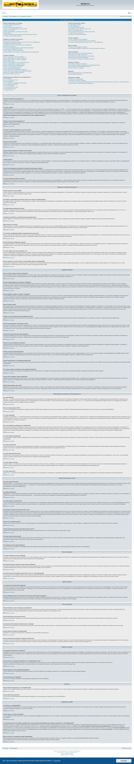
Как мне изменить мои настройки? (11, 40)
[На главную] (20, 4)
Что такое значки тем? (8, 89)
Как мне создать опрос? (8, 61)
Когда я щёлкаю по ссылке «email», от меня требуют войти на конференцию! (21, 52)
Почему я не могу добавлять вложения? (12, 66)
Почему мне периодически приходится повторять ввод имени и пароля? (20, 34)
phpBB (84, 227)
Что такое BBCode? (7, 78)
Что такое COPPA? (7, 26)
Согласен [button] (124, 760)
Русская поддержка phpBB (67, 753)
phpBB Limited (51, 707)
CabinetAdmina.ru (73, 752)
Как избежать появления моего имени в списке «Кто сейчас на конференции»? (21, 42)
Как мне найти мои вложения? (75, 74)
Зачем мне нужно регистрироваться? (12, 24)
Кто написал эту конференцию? (75, 79)
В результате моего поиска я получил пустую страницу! (81, 56)
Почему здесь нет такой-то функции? (77, 80)
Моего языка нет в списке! (9, 46)
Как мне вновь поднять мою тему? (11, 73)
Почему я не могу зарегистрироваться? (12, 27)
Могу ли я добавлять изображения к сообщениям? (15, 82)
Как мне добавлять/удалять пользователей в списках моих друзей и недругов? (86, 48)
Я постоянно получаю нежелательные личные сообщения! (81, 40)
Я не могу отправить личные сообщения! (77, 39)
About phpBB (29, 708)
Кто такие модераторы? (73, 26)
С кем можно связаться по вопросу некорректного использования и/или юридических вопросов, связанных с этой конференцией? (98, 81)
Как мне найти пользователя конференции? (78, 57)
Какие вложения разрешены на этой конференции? (80, 72)
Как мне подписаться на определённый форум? (79, 66)
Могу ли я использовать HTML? (10, 80)
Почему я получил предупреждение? (11, 68)
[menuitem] (4, 13)
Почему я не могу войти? (9, 30)
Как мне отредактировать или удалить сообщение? (15, 58)
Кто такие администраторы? (74, 24)
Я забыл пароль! (7, 33)
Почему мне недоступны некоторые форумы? (14, 65)
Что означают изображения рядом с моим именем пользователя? (18, 47)
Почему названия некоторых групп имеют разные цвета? (81, 31)
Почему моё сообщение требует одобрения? (13, 72)
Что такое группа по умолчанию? (76, 33)
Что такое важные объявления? (10, 84)
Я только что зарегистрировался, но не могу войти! (15, 28)
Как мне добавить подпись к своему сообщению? (14, 59)
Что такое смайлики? (8, 81)
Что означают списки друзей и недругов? (77, 47)
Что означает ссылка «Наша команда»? (77, 34)
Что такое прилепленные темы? (10, 87)
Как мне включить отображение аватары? (13, 49)
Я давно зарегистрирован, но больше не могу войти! (15, 31)
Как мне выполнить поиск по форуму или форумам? (80, 53)
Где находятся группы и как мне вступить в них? (79, 28)
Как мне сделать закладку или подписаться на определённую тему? (84, 65)
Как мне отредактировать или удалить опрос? (14, 63)
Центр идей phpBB (89, 715)
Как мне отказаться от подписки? (76, 67)
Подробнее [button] (57, 760)
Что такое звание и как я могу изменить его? (13, 50)
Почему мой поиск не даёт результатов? (77, 54)
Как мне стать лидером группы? (75, 30)
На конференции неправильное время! (12, 43)
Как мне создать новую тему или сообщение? (14, 56)
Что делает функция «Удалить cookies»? (12, 35)
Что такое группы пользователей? (76, 27)
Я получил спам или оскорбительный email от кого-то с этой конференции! (85, 42)
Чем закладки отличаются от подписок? (77, 63)
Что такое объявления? (8, 85)
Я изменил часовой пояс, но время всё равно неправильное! (17, 44)
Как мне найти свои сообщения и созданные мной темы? (81, 58)
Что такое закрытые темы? (9, 88)
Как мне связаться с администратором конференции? (80, 83)
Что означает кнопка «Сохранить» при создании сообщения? (17, 70)
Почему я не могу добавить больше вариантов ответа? (16, 62)
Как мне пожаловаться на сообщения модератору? (15, 69)
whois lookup (101, 724)
